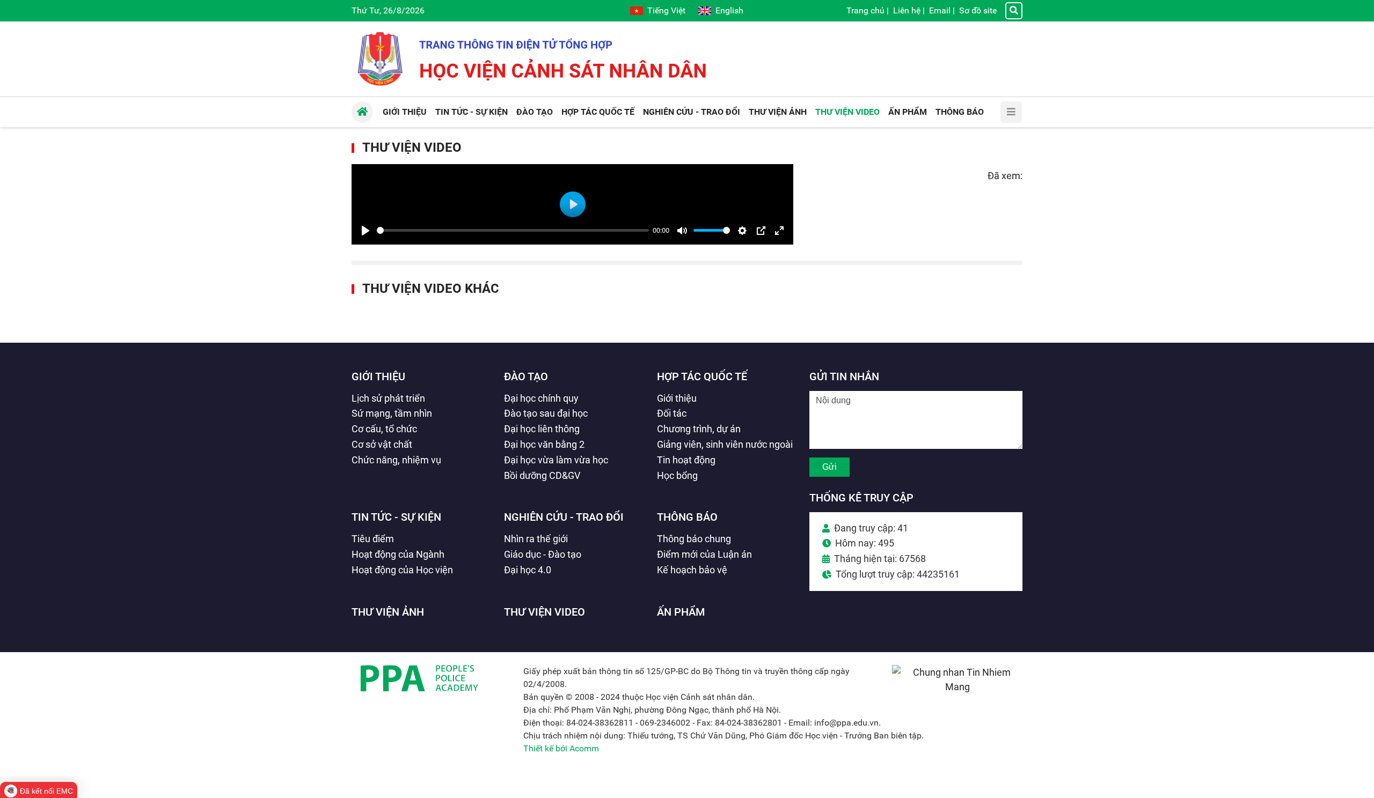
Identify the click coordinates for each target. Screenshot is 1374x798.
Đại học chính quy (541, 398)
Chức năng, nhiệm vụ (396, 460)
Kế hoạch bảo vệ (692, 569)
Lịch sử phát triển (388, 398)
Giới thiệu (378, 376)
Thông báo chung (694, 538)
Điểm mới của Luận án (704, 554)
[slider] (513, 230)
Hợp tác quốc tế (702, 376)
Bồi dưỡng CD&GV (542, 475)
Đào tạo (526, 376)
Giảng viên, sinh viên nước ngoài (725, 444)
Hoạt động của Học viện (402, 569)
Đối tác (671, 413)
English (729, 10)
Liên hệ (906, 10)
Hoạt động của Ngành (398, 554)
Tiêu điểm (373, 538)
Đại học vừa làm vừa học (556, 460)
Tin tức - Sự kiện (396, 517)
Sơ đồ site (978, 10)
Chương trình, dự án (699, 428)
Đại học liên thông (542, 428)
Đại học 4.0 (527, 569)
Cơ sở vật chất (382, 444)
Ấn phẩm (681, 611)
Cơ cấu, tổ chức (384, 428)
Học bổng (677, 475)
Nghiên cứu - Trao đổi (564, 517)
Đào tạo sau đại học (546, 413)
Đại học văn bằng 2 (544, 444)
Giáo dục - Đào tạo (542, 554)
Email (940, 10)
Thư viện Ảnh (388, 611)
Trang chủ (865, 10)
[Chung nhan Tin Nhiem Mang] (957, 686)
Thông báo (687, 517)
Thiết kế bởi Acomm (561, 748)
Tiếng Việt (666, 10)
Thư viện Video (412, 147)
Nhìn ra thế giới (536, 538)
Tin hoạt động (686, 460)
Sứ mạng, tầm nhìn (392, 413)
